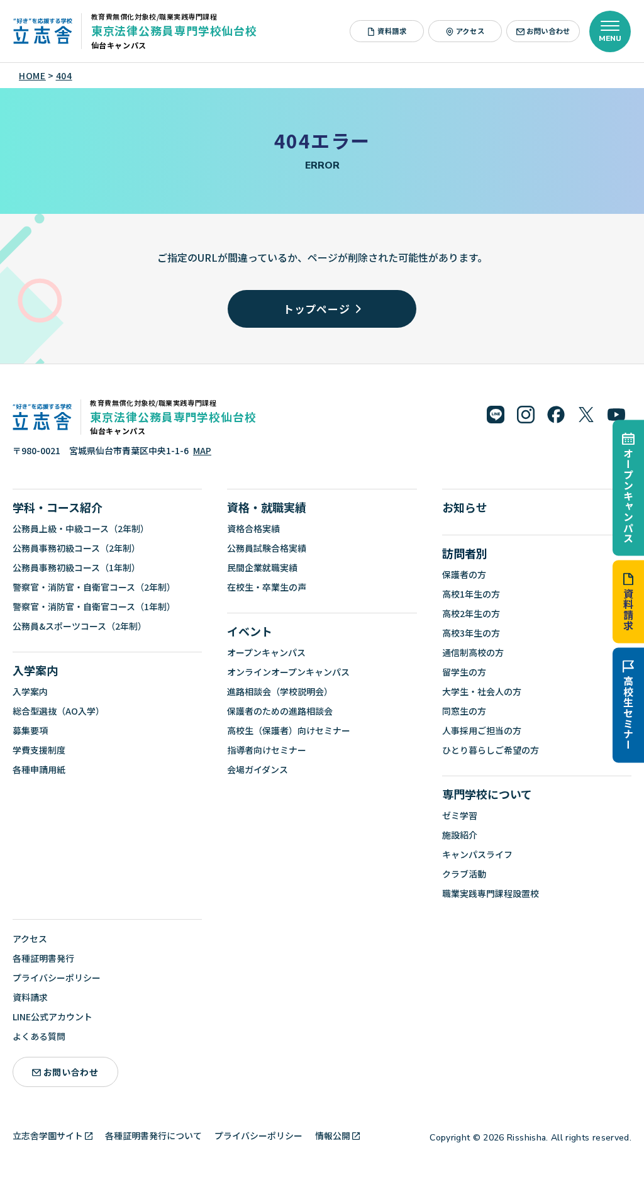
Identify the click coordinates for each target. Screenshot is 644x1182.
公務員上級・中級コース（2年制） (81, 528)
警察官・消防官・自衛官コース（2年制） (94, 587)
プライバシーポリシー (57, 977)
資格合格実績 (253, 528)
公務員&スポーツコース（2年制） (80, 626)
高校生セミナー (628, 713)
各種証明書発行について (153, 1135)
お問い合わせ (548, 31)
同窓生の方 (464, 711)
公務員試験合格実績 (266, 548)
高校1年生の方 (471, 594)
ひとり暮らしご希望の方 (490, 750)
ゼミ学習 (459, 815)
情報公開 (332, 1135)
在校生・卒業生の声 (266, 587)
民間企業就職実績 (262, 567)
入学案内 (35, 670)
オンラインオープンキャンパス (288, 672)
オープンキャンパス (628, 495)
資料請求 (628, 609)
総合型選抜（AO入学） (58, 711)
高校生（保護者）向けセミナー (288, 730)
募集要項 (30, 730)
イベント (249, 631)
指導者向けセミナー (266, 750)
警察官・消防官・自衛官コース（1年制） (94, 606)
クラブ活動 (464, 873)
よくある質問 (39, 1036)
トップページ (316, 308)
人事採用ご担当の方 (481, 730)
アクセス (470, 31)
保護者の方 (464, 574)
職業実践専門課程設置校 (490, 893)
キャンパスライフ (477, 854)
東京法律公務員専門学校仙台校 (174, 30)
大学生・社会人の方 (481, 691)
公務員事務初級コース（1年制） (76, 567)
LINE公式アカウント (52, 1016)
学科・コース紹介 (58, 507)
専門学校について (487, 794)
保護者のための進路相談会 (280, 711)
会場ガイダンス (257, 769)
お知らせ (464, 507)
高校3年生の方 (471, 633)
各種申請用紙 (39, 769)
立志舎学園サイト (48, 1135)
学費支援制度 (39, 750)
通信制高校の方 (473, 652)
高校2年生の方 (471, 613)
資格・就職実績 (266, 507)
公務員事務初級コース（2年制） (76, 548)
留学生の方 (464, 672)
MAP (202, 450)
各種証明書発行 (43, 958)
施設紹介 (459, 834)
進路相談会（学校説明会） (280, 691)
